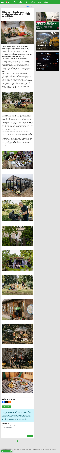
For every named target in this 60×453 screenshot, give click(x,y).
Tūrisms (39, 2)
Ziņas (15, 2)
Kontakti (28, 446)
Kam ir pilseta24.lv (4, 446)
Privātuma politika (44, 446)
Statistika (52, 446)
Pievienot (30, 436)
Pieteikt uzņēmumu (35, 446)
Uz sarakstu (7, 406)
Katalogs (20, 2)
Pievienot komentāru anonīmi (9, 426)
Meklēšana (46, 2)
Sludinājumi (32, 2)
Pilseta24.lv (12, 446)
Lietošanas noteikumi (20, 446)
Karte (26, 2)
